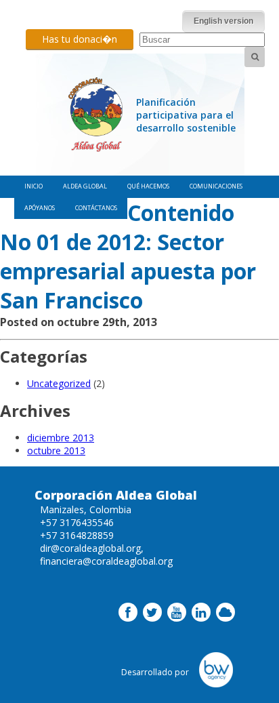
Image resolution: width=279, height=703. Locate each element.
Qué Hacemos (148, 186)
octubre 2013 (56, 450)
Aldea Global (85, 186)
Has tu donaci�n (79, 39)
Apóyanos (39, 207)
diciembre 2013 (60, 437)
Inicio (33, 186)
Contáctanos (96, 207)
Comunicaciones (216, 186)
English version (223, 21)
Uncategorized (59, 383)
